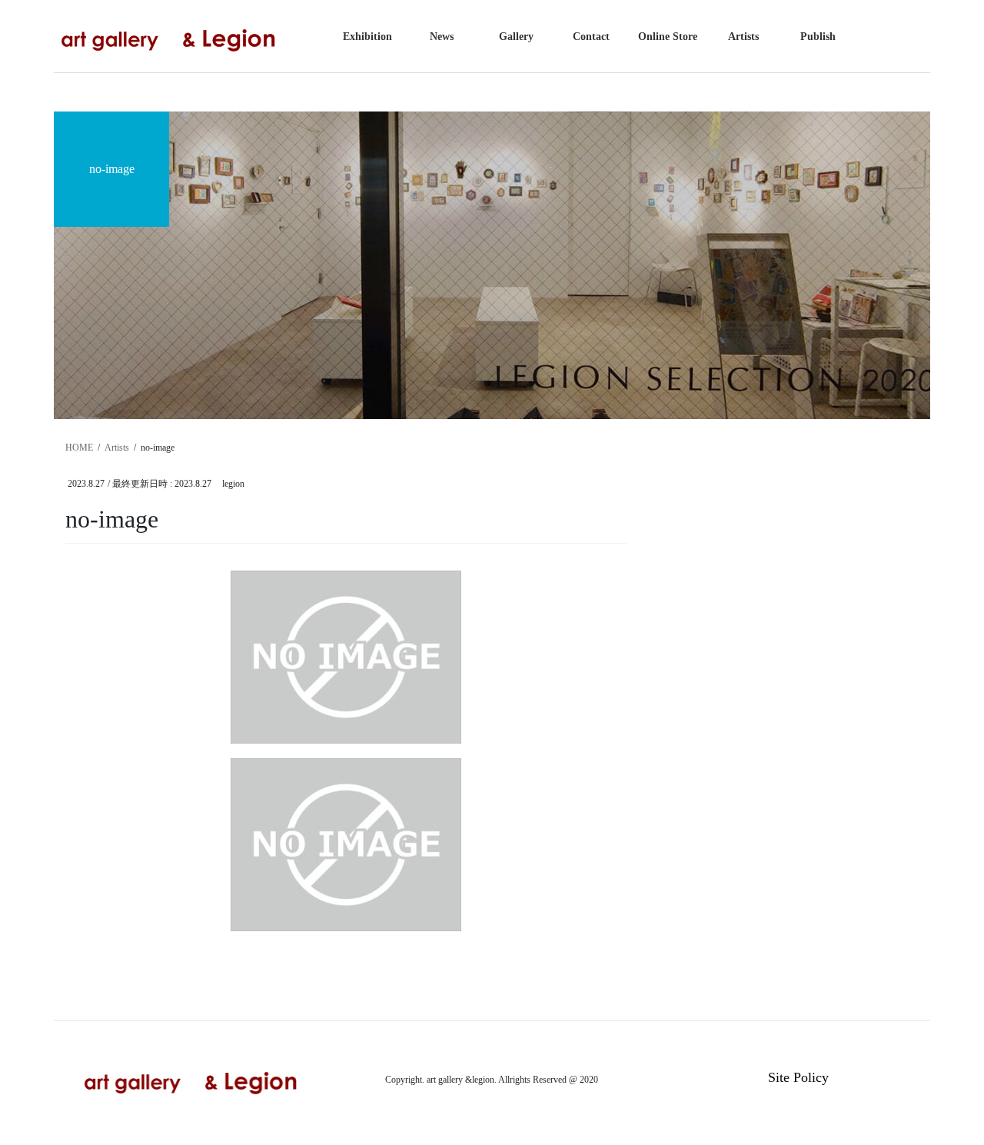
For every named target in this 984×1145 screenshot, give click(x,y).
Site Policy (798, 1077)
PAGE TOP (945, 1096)
